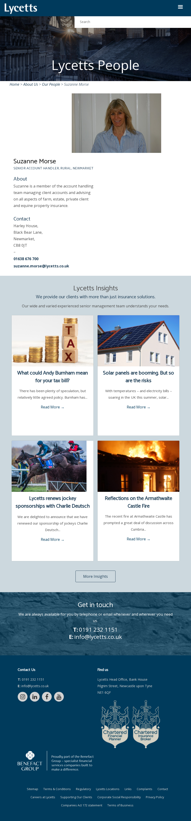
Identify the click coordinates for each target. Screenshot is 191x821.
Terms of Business (120, 805)
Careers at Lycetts (43, 797)
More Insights (95, 576)
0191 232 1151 (98, 629)
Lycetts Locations (107, 789)
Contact (162, 789)
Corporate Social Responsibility (119, 797)
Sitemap (32, 789)
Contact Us (26, 670)
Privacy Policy (155, 797)
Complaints (144, 789)
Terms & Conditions (57, 789)
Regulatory (83, 789)
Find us (102, 670)
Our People (51, 84)
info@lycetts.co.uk (98, 636)
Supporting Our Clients (76, 797)
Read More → (53, 407)
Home (14, 84)
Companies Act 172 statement (81, 805)
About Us (30, 84)
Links (128, 789)
